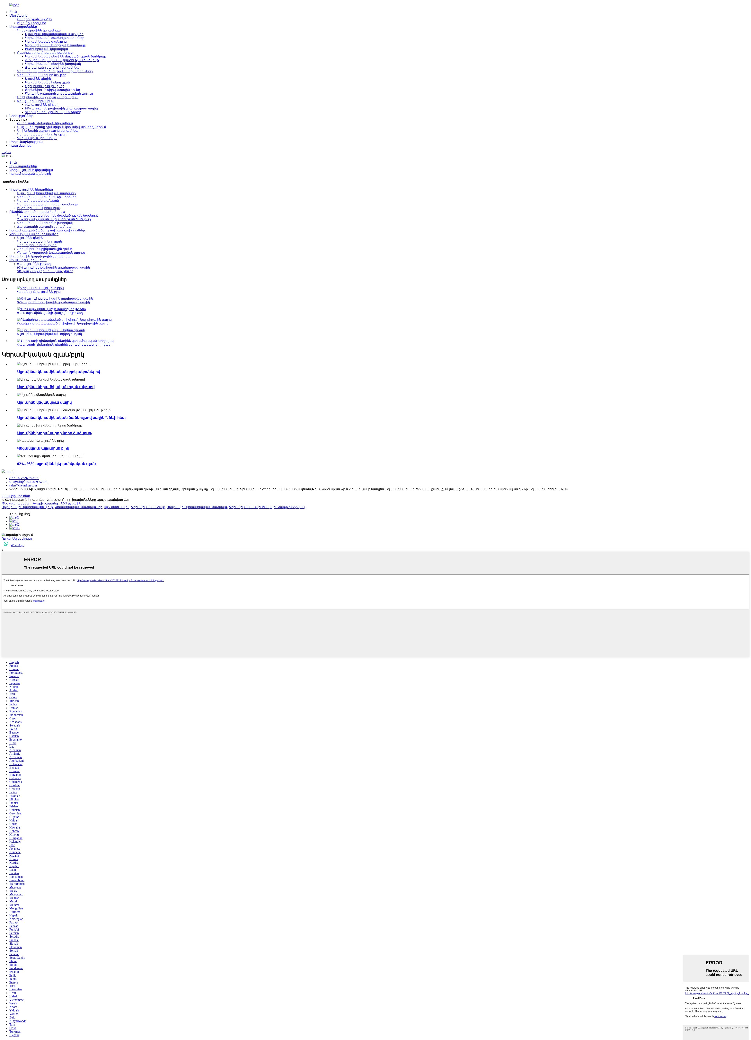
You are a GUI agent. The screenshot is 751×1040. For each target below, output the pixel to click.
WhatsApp (17, 545)
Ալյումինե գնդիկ (38, 78)
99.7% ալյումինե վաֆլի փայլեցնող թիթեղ (50, 312)
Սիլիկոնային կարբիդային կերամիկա (47, 97)
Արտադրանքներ (23, 26)
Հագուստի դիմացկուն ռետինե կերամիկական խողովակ (63, 344)
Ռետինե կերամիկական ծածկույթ (45, 52)
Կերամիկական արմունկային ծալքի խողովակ (267, 507)
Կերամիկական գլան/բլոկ (46, 41)
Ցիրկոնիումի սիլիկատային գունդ (52, 89)
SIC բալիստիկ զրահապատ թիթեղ (53, 112)
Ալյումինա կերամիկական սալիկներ (54, 34)
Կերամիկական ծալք (148, 507)
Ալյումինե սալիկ (116, 507)
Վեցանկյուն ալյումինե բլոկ (39, 291)
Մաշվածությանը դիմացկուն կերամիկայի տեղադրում (61, 127)
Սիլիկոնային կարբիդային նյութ (27, 507)
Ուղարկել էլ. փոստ (17, 538)
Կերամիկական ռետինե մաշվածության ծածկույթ (65, 56)
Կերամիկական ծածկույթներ (78, 507)
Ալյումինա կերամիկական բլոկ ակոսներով (58, 372)
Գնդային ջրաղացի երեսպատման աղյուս (59, 93)
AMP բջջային (70, 503)
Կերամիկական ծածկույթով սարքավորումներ (55, 71)
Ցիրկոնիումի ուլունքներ (44, 86)
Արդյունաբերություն (26, 141)
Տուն (13, 11)
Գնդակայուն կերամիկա (37, 138)
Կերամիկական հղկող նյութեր (41, 75)
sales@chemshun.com (23, 485)
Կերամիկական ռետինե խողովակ (53, 63)
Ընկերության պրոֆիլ (34, 19)
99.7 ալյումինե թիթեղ (41, 104)
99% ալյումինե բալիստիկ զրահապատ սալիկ (61, 108)
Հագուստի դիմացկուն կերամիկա (45, 123)
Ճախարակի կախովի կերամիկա (52, 67)
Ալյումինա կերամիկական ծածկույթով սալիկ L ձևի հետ (71, 418)
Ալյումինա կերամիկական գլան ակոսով (56, 387)
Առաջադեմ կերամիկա (35, 101)
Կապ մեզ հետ (20, 145)
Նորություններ (21, 115)
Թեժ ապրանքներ (16, 503)
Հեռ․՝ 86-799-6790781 (24, 478)
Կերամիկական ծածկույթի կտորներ (54, 37)
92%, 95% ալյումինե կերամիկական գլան (56, 464)
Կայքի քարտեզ (45, 503)
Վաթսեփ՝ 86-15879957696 (28, 482)
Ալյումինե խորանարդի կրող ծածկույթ (54, 433)
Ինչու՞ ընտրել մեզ (31, 23)
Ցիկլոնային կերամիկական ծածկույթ (197, 507)
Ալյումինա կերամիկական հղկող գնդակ (49, 334)
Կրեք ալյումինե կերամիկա (39, 30)
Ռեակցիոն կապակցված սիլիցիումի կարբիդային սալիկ (63, 323)
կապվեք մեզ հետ (16, 496)
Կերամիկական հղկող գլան (47, 82)
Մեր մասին (18, 15)
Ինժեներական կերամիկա (46, 49)
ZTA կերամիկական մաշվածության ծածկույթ (62, 60)
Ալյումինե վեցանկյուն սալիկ (44, 402)
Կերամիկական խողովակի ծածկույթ (55, 45)
